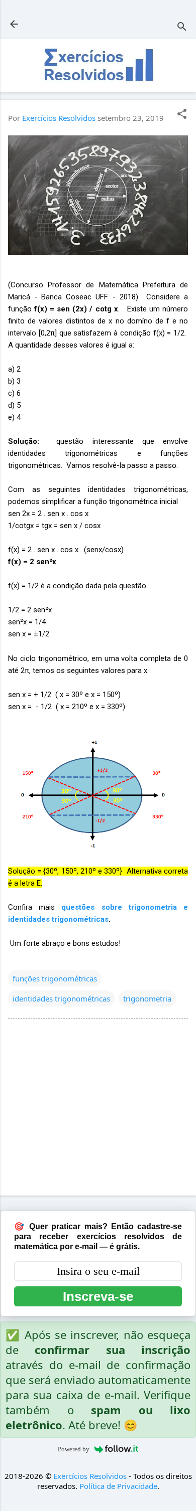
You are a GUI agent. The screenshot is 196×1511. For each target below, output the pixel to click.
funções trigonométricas (55, 978)
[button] (182, 114)
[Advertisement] (98, 1109)
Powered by (73, 1449)
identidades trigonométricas (61, 998)
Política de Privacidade (118, 1486)
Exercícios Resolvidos (90, 1476)
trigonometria (147, 998)
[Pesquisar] (182, 27)
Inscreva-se (98, 1296)
